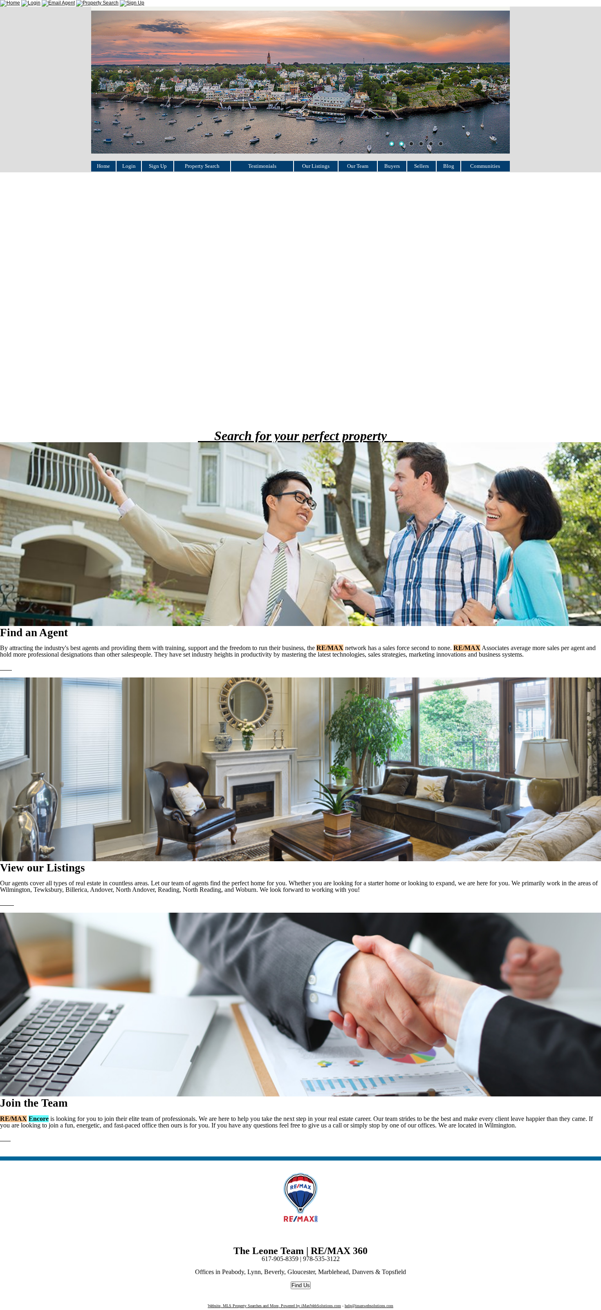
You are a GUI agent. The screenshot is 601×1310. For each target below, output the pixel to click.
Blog (448, 166)
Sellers (421, 166)
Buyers (392, 166)
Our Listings (316, 166)
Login (129, 166)
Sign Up (158, 166)
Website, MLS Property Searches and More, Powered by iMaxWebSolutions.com (274, 1305)
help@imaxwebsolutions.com (369, 1305)
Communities (485, 166)
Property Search (202, 166)
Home (103, 166)
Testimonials (262, 166)
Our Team (357, 166)
